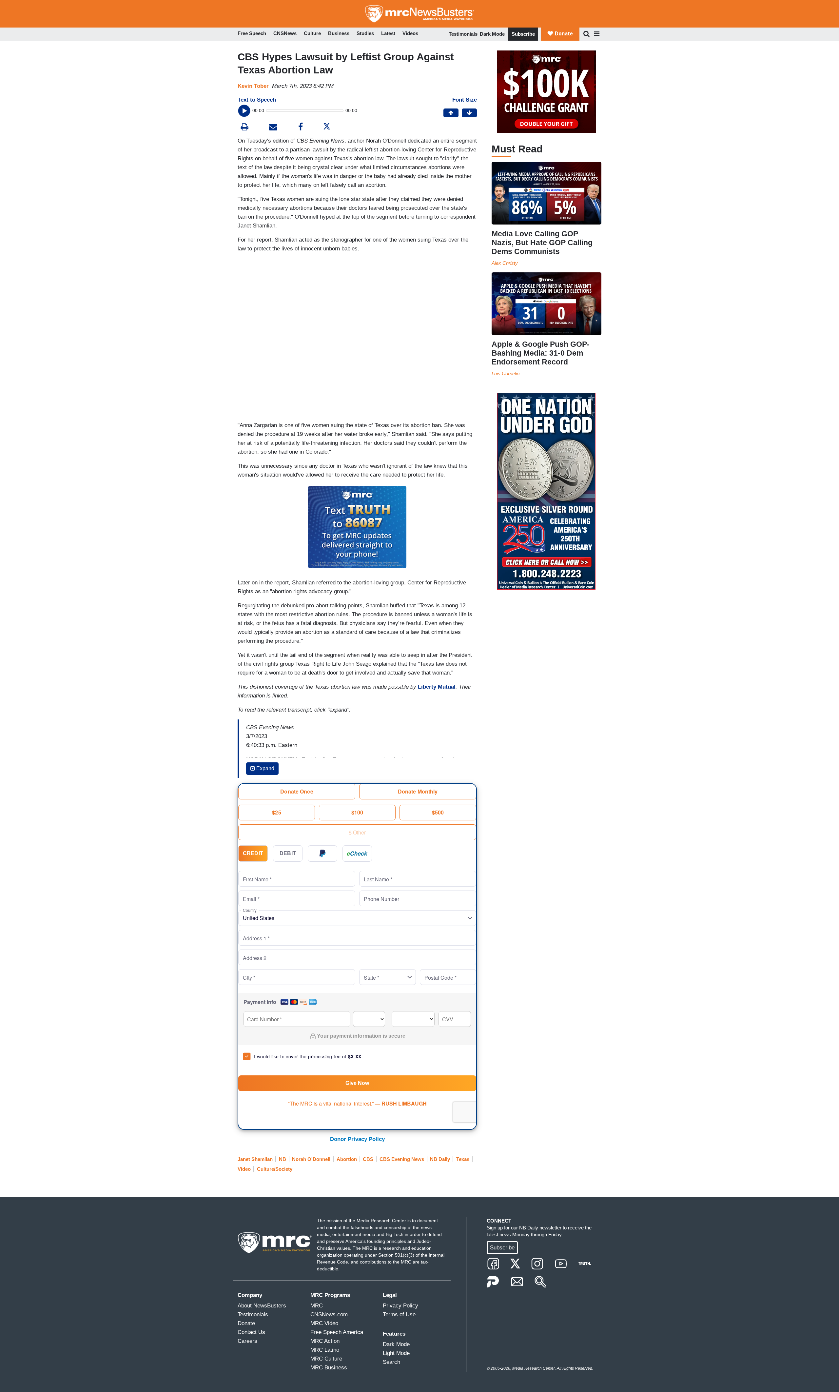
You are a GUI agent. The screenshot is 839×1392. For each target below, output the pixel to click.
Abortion (347, 1159)
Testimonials (463, 34)
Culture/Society (274, 1169)
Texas (462, 1159)
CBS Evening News (402, 1159)
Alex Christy (505, 263)
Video (244, 1169)
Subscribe (523, 34)
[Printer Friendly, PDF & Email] (273, 127)
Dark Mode (492, 34)
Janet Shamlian (255, 1159)
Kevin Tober (253, 86)
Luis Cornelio (505, 373)
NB (282, 1159)
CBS (368, 1159)
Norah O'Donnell (311, 1159)
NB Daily (440, 1159)
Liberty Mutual (437, 687)
